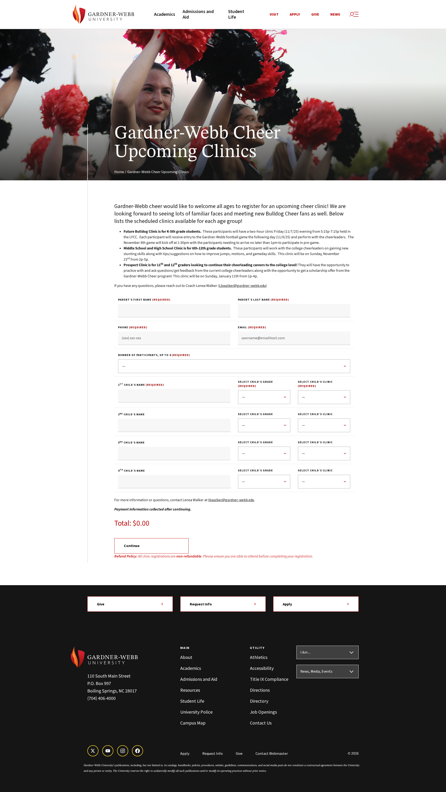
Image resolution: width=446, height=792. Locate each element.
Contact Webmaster (272, 753)
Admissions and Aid (198, 14)
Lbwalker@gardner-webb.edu (242, 285)
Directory (259, 701)
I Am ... (305, 652)
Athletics (258, 657)
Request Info (201, 604)
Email (252, 327)
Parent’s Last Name (263, 300)
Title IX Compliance (269, 679)
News (335, 14)
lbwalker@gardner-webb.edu (231, 499)
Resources (190, 690)
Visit (274, 14)
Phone (132, 327)
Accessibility (262, 668)
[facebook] (137, 750)
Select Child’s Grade (255, 384)
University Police (196, 712)
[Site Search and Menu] (354, 14)
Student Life (236, 14)
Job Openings (263, 712)
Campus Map (193, 723)
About (186, 657)
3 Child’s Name (131, 443)
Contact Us (261, 723)
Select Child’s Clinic (315, 384)
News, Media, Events (316, 671)
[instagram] (122, 750)
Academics (164, 14)
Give (315, 14)
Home (119, 171)
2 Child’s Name (131, 414)
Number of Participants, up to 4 (154, 355)
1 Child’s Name (141, 385)
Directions (260, 690)
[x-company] (92, 750)
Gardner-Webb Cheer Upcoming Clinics (158, 171)
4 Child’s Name (131, 471)
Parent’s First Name (144, 300)
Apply (295, 14)
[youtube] (107, 750)
